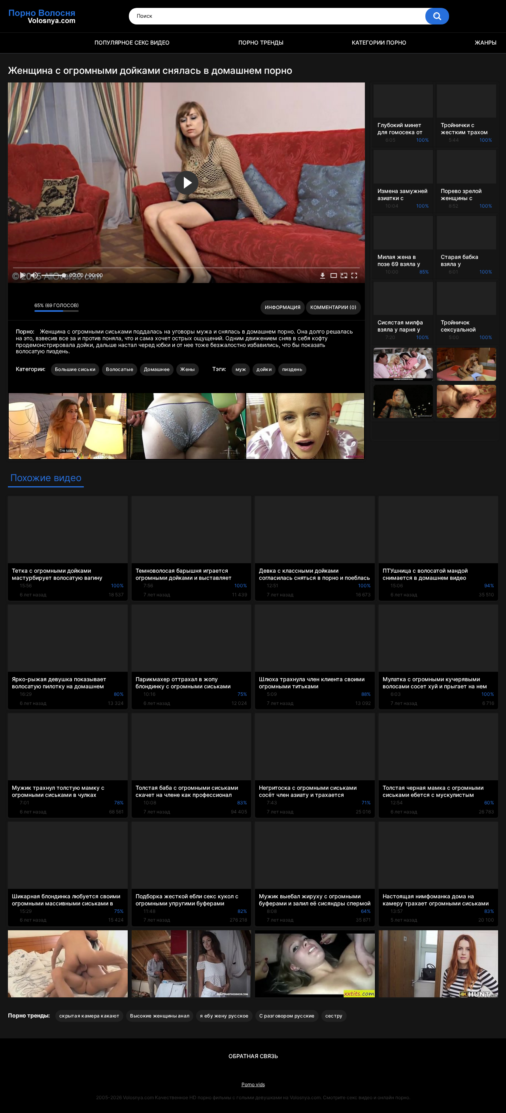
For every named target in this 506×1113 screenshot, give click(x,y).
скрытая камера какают (89, 1016)
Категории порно (379, 42)
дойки (264, 369)
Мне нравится (16, 307)
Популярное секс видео (132, 42)
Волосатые (119, 369)
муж (241, 369)
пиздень (292, 369)
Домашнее (157, 369)
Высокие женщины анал (159, 1016)
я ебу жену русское (224, 1016)
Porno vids (253, 1084)
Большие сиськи (75, 369)
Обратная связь (253, 1056)
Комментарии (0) (333, 307)
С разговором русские (287, 1016)
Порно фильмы (18, 43)
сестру (334, 1016)
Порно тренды (260, 42)
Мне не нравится (26, 307)
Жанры (486, 42)
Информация (282, 307)
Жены (187, 369)
